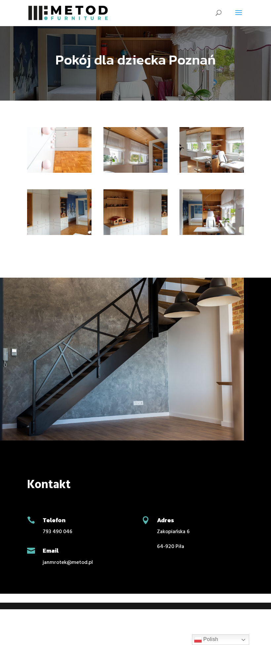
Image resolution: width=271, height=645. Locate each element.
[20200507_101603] (135, 172)
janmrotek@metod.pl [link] (68, 562)
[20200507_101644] (135, 235)
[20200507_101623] (211, 172)
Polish (210, 639)
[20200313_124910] (59, 172)
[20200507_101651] (211, 235)
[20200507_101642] (59, 235)
